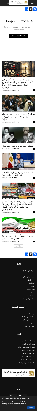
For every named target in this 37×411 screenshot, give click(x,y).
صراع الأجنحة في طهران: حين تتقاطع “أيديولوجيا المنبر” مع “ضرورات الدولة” (18, 117)
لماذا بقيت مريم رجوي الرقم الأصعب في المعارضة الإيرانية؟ (18, 173)
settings (5, 404)
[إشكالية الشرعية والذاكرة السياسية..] (18, 135)
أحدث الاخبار (5, 76)
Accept (31, 407)
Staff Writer (15, 90)
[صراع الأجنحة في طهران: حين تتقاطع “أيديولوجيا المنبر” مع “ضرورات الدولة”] (18, 103)
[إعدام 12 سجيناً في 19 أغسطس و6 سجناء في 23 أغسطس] (18, 225)
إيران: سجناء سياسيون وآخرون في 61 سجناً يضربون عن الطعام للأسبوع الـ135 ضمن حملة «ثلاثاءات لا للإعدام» (18, 83)
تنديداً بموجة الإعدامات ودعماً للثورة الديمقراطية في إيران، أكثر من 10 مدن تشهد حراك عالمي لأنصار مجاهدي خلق (17, 205)
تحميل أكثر (19, 246)
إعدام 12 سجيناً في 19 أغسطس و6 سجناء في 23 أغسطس (18, 237)
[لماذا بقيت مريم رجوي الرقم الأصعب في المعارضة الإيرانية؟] (18, 161)
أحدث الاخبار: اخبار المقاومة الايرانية (10, 169)
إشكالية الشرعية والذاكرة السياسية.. (18, 146)
